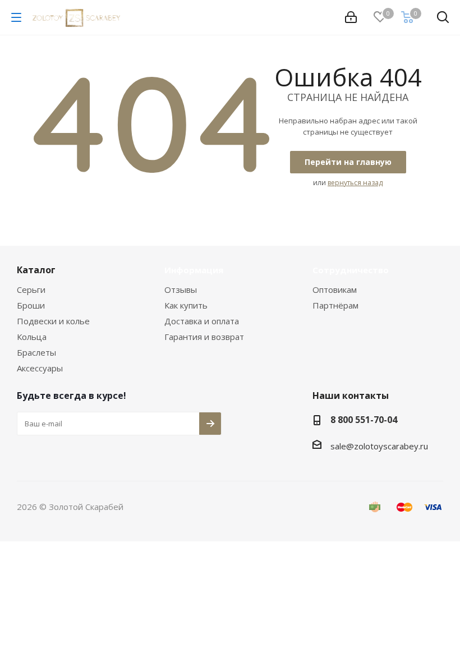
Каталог (36, 270)
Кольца (32, 336)
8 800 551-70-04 (363, 419)
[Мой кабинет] (351, 17)
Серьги (31, 289)
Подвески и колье (53, 321)
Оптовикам (334, 289)
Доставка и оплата (201, 321)
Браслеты (36, 352)
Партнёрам (335, 305)
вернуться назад (355, 182)
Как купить (186, 305)
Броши (31, 305)
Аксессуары (40, 368)
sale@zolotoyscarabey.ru (379, 446)
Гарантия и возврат (204, 336)
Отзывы (180, 289)
